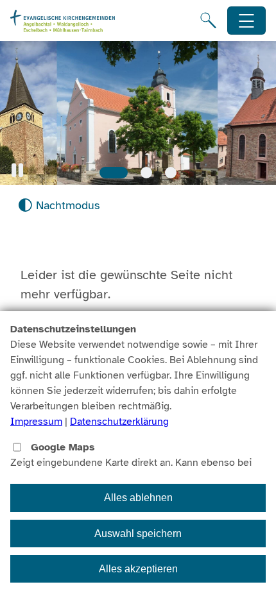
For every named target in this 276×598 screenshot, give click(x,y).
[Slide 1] (114, 172)
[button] (17, 170)
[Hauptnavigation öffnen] (246, 20)
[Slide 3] (170, 172)
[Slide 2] (146, 172)
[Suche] (208, 20)
